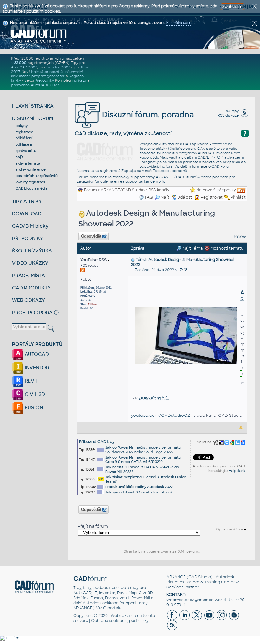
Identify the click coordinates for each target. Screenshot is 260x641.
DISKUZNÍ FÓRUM (32, 118)
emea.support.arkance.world (140, 181)
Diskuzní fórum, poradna (147, 114)
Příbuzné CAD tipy (96, 441)
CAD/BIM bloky (30, 226)
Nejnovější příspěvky (216, 190)
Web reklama (123, 615)
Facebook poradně (170, 170)
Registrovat (212, 197)
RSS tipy (231, 111)
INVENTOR (36, 368)
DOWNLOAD (27, 214)
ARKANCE (176, 577)
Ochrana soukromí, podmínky (120, 620)
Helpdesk (237, 470)
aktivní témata (28, 163)
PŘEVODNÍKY (27, 238)
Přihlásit (238, 197)
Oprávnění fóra (230, 529)
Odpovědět (91, 236)
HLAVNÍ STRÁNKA (33, 106)
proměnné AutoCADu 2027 (35, 85)
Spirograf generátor (47, 76)
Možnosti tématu (227, 248)
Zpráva (137, 248)
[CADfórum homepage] (38, 33)
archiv (239, 236)
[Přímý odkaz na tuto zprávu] (133, 259)
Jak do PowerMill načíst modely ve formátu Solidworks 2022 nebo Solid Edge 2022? (143, 449)
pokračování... (154, 398)
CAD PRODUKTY (31, 288)
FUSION (33, 407)
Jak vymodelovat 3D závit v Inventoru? (138, 492)
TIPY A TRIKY (27, 201)
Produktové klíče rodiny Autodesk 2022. (139, 487)
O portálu (112, 608)
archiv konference (31, 169)
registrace (24, 132)
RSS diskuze (228, 115)
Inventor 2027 (58, 67)
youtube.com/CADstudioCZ (160, 415)
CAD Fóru (220, 166)
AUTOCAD (36, 354)
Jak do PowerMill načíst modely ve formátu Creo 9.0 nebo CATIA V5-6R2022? (143, 459)
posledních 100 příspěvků (37, 176)
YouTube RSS (93, 260)
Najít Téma (192, 248)
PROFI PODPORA (32, 312)
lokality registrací (30, 182)
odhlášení (24, 144)
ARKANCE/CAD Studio (123, 190)
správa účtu (26, 151)
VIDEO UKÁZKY (30, 263)
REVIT (30, 381)
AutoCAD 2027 (24, 67)
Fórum (90, 190)
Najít (165, 197)
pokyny (22, 126)
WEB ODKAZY (28, 300)
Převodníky (44, 80)
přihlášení (24, 138)
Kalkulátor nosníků (47, 71)
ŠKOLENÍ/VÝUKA (32, 251)
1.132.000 (19, 62)
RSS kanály (158, 190)
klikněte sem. (179, 22)
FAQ (149, 197)
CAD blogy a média (32, 188)
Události (185, 197)
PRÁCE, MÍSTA (28, 275)
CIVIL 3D (34, 394)
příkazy (80, 80)
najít (19, 157)
